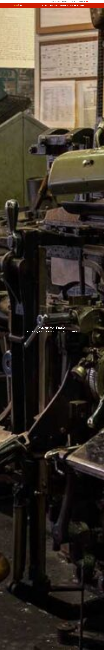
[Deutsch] (88, 2)
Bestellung (83, 5)
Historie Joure (73, 1)
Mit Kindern (73, 5)
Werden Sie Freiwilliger (56, 1)
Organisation (64, 1)
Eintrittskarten (82, 1)
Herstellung (63, 5)
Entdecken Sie (53, 5)
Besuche (43, 5)
